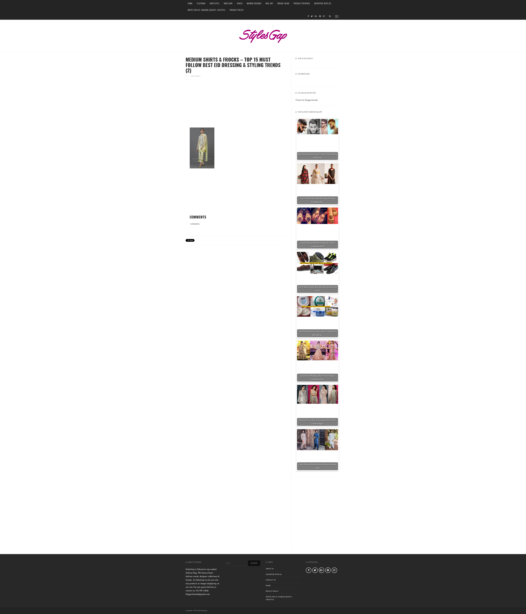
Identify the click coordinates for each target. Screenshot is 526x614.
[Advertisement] (236, 106)
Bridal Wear (283, 3)
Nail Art (269, 3)
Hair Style (214, 3)
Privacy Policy (237, 9)
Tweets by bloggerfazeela (306, 100)
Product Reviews (302, 3)
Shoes (240, 3)
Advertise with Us (322, 3)
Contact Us (271, 580)
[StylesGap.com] (263, 35)
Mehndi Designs (254, 3)
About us (270, 569)
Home (190, 3)
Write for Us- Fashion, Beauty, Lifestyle (206, 9)
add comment (195, 76)
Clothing (201, 3)
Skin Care (228, 3)
